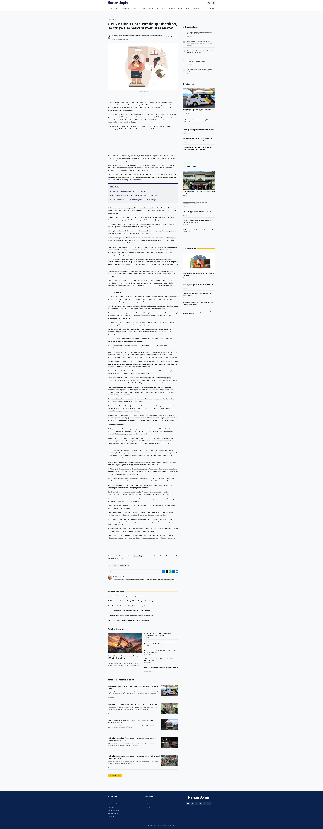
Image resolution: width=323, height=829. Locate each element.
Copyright (111, 807)
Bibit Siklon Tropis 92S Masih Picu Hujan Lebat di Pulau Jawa (134, 195)
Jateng (164, 8)
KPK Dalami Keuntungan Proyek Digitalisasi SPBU (131, 191)
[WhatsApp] (209, 803)
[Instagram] (196, 803)
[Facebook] (188, 803)
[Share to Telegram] (177, 571)
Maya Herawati (119, 576)
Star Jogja (148, 807)
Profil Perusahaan (113, 810)
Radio (187, 8)
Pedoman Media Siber (114, 804)
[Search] (209, 3)
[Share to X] (167, 571)
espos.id (147, 800)
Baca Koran (195, 8)
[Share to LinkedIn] (173, 571)
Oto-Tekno (142, 8)
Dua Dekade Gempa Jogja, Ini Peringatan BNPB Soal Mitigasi (134, 200)
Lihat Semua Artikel (115, 775)
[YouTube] (200, 803)
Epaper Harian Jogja (115, 558)
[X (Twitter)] (192, 803)
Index (212, 8)
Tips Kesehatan (124, 565)
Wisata (150, 8)
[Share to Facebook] (163, 571)
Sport (157, 8)
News (117, 8)
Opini (115, 565)
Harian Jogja (138, 556)
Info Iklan (111, 816)
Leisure (180, 8)
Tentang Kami (112, 800)
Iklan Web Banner (113, 813)
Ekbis (134, 8)
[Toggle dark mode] (213, 3)
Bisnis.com (148, 804)
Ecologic (172, 8)
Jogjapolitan (126, 8)
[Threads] (205, 803)
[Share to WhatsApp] (170, 571)
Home (111, 8)
